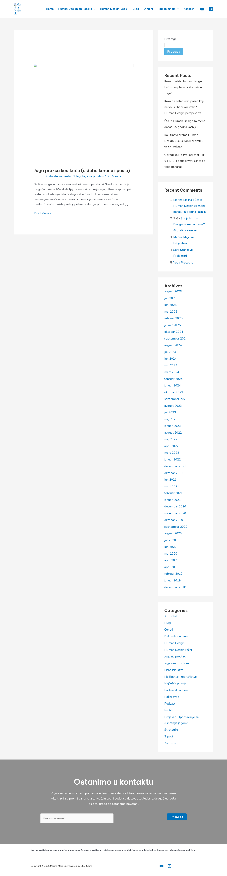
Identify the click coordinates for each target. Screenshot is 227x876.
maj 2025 (170, 312)
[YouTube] (162, 866)
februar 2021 (173, 493)
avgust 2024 (173, 345)
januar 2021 (172, 500)
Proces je (187, 263)
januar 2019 (172, 580)
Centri (168, 630)
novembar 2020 (175, 513)
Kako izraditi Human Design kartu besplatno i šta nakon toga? (183, 87)
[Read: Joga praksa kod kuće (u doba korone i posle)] (83, 113)
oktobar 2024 (173, 332)
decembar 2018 (175, 587)
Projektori (180, 243)
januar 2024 (172, 385)
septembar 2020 (175, 527)
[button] (93, 9)
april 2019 (171, 567)
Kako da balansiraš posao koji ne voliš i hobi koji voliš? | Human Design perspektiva (184, 107)
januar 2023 (172, 426)
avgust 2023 (173, 406)
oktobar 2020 (173, 520)
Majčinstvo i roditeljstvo (180, 677)
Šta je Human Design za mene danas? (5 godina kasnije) (190, 206)
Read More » (42, 213)
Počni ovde (171, 697)
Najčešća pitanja (175, 683)
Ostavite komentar (59, 176)
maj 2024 (170, 365)
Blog (77, 176)
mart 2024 (171, 372)
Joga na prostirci (93, 176)
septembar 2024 (175, 339)
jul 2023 (170, 412)
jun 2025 (170, 305)
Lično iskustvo (173, 670)
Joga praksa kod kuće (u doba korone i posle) (82, 170)
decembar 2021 (175, 466)
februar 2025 (173, 318)
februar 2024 (173, 379)
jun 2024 (170, 359)
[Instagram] (211, 9)
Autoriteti (171, 616)
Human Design (174, 643)
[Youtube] (202, 9)
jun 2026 (170, 298)
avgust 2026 (173, 291)
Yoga (176, 263)
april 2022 (171, 446)
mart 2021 (171, 486)
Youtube (170, 743)
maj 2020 (170, 554)
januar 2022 (172, 459)
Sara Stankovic (183, 250)
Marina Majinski (183, 200)
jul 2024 (170, 352)
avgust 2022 (173, 433)
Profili (168, 710)
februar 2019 (173, 574)
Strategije (171, 730)
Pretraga (170, 39)
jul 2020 (170, 540)
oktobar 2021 (173, 473)
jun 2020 (170, 547)
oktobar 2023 (173, 392)
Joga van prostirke (176, 663)
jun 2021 (170, 480)
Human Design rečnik (178, 650)
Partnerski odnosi (176, 690)
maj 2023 (170, 419)
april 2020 (171, 560)
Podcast (169, 704)
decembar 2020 (175, 506)
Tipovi (168, 736)
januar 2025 (172, 325)
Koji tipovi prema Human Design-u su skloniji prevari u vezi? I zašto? (184, 141)
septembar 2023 (175, 399)
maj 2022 (170, 439)
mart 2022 (171, 453)
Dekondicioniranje (176, 636)
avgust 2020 (173, 533)
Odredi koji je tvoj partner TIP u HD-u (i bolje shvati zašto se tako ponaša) (184, 161)
